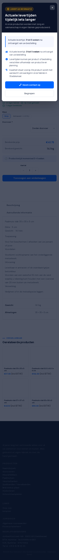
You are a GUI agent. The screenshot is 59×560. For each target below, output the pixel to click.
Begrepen (29, 93)
